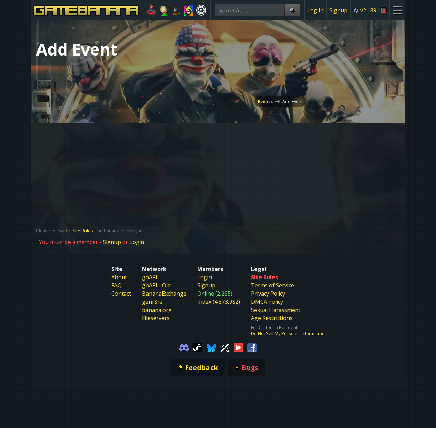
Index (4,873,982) (218, 301)
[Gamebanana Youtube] (238, 347)
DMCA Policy (267, 301)
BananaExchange (164, 293)
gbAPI (149, 277)
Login (136, 242)
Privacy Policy (268, 293)
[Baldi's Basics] (164, 10)
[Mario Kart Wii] (151, 10)
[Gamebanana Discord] (183, 347)
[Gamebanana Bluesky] (211, 347)
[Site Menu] (397, 10)
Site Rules (83, 230)
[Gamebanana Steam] (197, 347)
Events (265, 101)
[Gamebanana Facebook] (252, 347)
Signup (338, 10)
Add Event (292, 101)
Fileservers (156, 318)
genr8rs (152, 301)
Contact (121, 293)
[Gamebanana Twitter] (224, 347)
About (119, 277)
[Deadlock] (201, 10)
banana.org (157, 310)
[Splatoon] (189, 10)
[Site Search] (292, 10)
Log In (315, 10)
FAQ (116, 285)
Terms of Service (272, 285)
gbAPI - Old (156, 285)
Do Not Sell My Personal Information (288, 333)
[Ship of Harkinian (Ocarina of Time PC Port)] (176, 10)
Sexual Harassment (275, 310)
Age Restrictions (272, 318)
